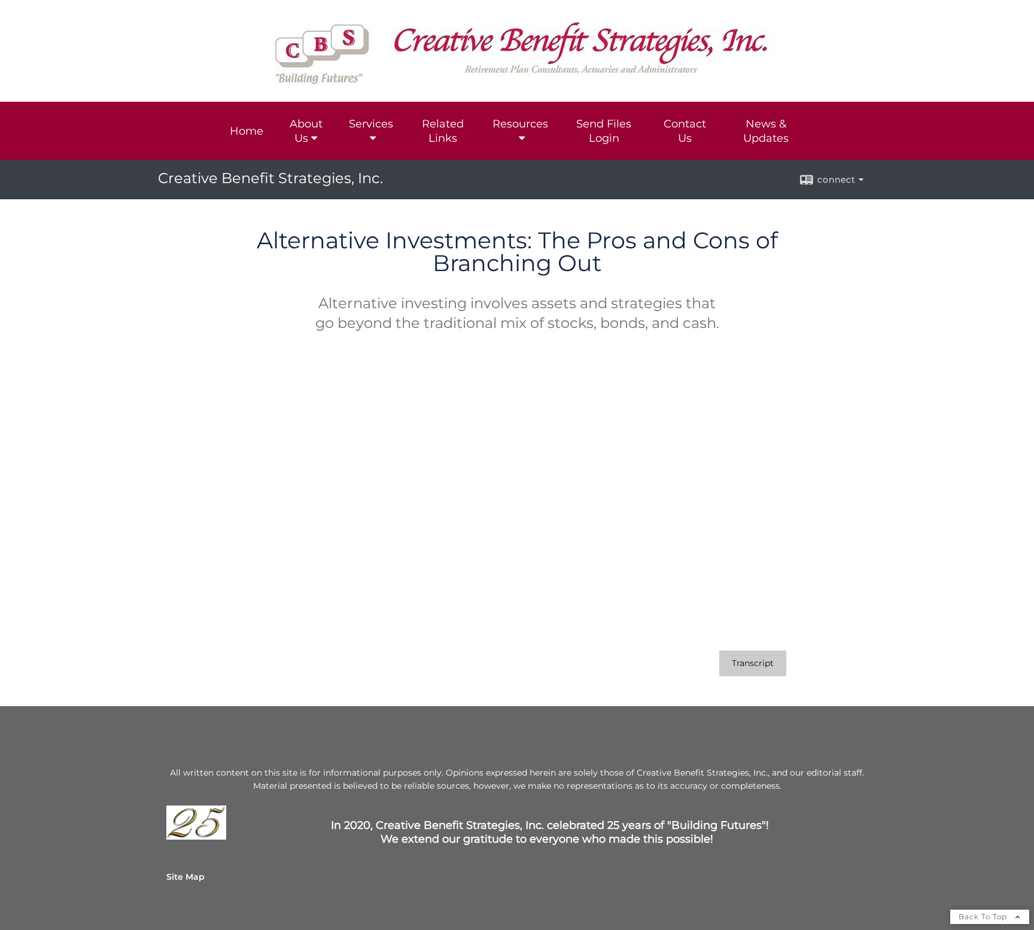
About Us (306, 131)
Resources (520, 123)
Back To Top (984, 916)
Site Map (185, 876)
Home (246, 131)
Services (371, 123)
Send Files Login (603, 131)
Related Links (443, 131)
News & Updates (766, 131)
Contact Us (685, 131)
